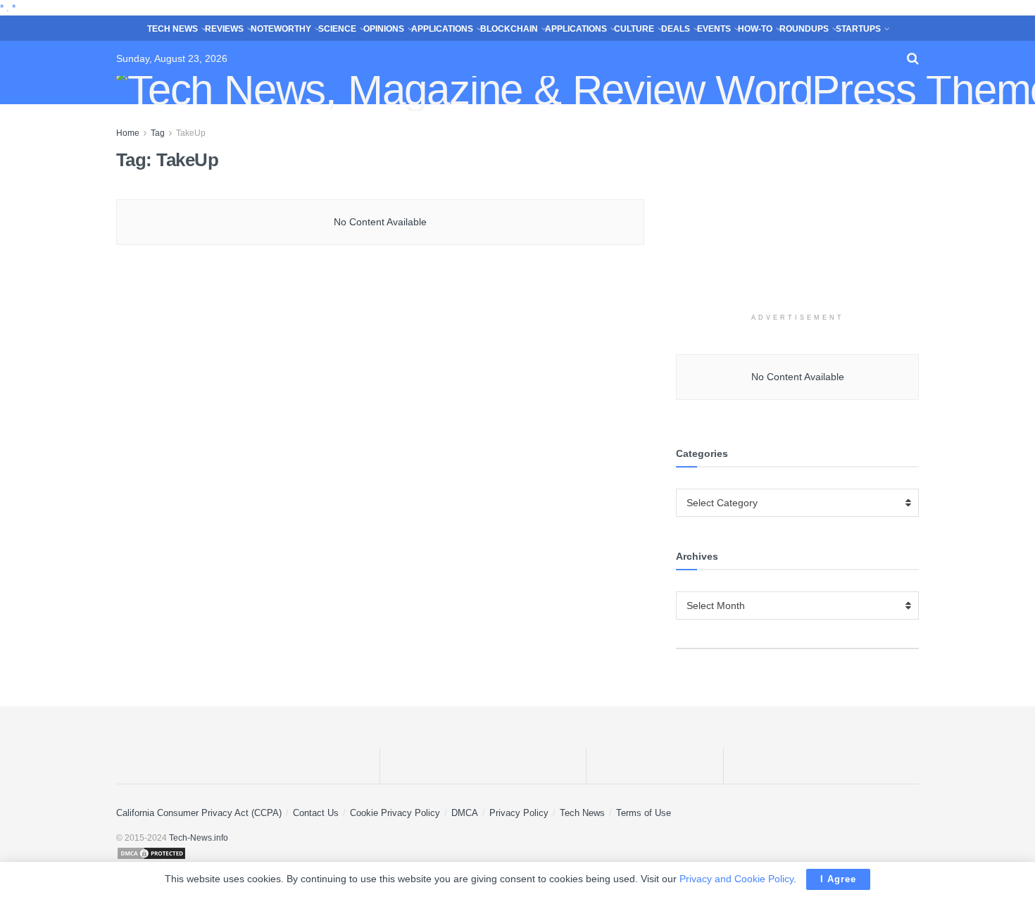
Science (337, 29)
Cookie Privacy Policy (395, 813)
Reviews (224, 29)
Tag (158, 133)
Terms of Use (643, 813)
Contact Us (316, 813)
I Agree (838, 879)
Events (714, 29)
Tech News (172, 29)
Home (127, 133)
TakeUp (191, 133)
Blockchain (509, 29)
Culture (634, 29)
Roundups (804, 29)
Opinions (383, 29)
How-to (755, 29)
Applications (442, 29)
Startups (858, 29)
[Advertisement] (797, 213)
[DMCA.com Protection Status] (517, 853)
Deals (675, 29)
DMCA (464, 813)
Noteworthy (281, 29)
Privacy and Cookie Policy (736, 878)
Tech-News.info (198, 838)
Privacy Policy (518, 813)
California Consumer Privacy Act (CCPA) (199, 813)
